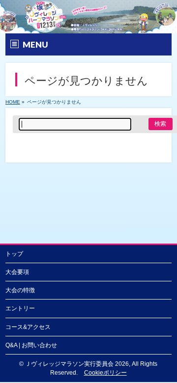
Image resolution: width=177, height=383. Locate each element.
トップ (14, 253)
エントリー (20, 308)
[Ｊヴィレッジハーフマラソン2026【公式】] (88, 26)
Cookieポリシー (105, 372)
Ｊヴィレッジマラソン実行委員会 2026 (77, 363)
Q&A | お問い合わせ (31, 345)
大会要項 (17, 272)
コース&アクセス (28, 327)
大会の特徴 (20, 290)
